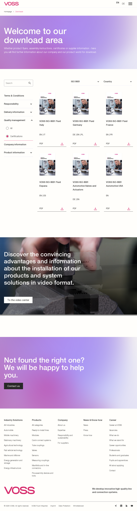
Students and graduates (119, 455)
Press (85, 430)
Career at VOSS (115, 425)
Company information (15, 144)
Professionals (114, 450)
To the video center (18, 300)
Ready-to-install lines (40, 430)
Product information (14, 152)
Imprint (53, 506)
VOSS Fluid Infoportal (40, 506)
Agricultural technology (13, 445)
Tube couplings (38, 445)
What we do (114, 435)
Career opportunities (117, 445)
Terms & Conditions (14, 95)
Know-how (87, 435)
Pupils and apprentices (118, 460)
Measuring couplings (40, 460)
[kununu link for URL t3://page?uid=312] (126, 505)
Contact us (13, 386)
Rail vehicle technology (13, 450)
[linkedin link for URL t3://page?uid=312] (121, 506)
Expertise (61, 430)
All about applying (116, 465)
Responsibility (11, 104)
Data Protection (64, 506)
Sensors (35, 455)
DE (123, 3)
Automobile (8, 430)
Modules (35, 435)
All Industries (9, 425)
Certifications (16, 136)
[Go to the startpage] (11, 4)
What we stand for (116, 440)
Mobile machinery (11, 435)
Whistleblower (78, 506)
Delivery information (14, 112)
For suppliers (63, 443)
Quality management (14, 120)
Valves (34, 450)
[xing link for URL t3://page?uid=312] (116, 506)
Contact (112, 470)
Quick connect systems (41, 440)
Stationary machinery (12, 440)
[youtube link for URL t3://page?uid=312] (132, 505)
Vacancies (113, 430)
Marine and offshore (12, 455)
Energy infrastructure (12, 468)
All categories (37, 425)
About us (61, 425)
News (85, 425)
